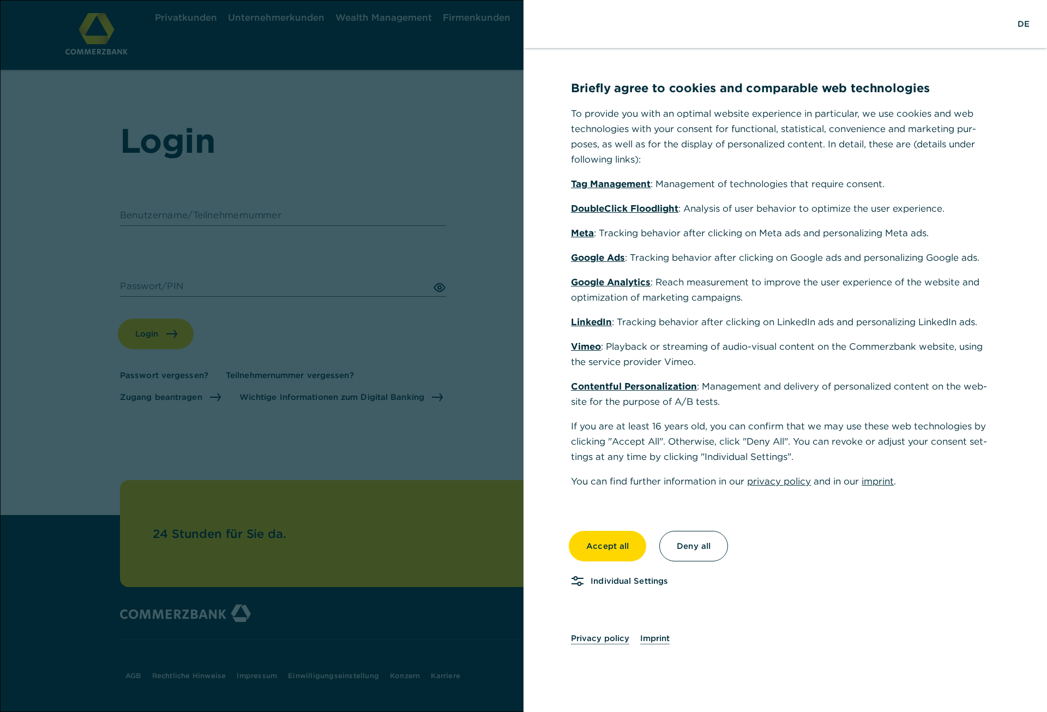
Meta (582, 233)
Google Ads (598, 258)
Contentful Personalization (634, 386)
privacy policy (779, 481)
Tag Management (611, 184)
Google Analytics (611, 282)
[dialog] (523, 356)
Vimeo (586, 346)
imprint (878, 481)
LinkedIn (591, 322)
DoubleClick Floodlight (624, 208)
